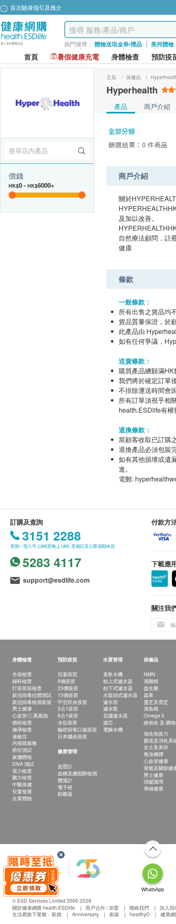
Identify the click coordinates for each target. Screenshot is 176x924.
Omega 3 (154, 715)
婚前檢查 (22, 722)
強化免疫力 (156, 733)
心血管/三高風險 (30, 715)
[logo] (24, 45)
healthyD (140, 913)
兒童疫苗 (67, 673)
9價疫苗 (66, 680)
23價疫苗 (68, 687)
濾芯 (108, 722)
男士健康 (22, 708)
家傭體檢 (22, 756)
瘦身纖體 (153, 753)
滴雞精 (151, 680)
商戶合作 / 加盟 (102, 907)
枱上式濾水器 (118, 680)
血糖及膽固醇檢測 (77, 773)
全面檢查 (22, 673)
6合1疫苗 (68, 715)
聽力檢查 (22, 777)
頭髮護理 (153, 781)
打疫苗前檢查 (27, 687)
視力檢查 (22, 770)
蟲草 (148, 694)
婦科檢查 (22, 680)
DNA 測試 (23, 763)
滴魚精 (151, 708)
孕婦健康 (153, 788)
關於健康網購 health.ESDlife (43, 907)
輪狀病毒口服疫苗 (77, 729)
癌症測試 (22, 749)
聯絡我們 (139, 907)
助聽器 (65, 793)
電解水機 (113, 729)
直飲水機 (113, 673)
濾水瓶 (110, 708)
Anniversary (85, 913)
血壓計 (65, 766)
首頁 (31, 56)
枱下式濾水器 (118, 687)
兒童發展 (22, 791)
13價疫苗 (68, 694)
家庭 (114, 913)
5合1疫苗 (68, 708)
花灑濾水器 (115, 715)
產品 (120, 106)
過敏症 (19, 736)
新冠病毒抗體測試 (32, 694)
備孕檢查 (22, 729)
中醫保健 (22, 784)
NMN (149, 673)
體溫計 (65, 779)
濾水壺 (110, 701)
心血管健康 (156, 760)
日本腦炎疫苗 (72, 736)
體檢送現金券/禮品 (118, 44)
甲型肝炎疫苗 (72, 701)
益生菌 (151, 687)
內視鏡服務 (24, 742)
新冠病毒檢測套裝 (32, 701)
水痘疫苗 (67, 722)
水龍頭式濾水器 (120, 694)
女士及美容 (156, 746)
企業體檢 (22, 798)
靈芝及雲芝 (156, 701)
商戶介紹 (157, 106)
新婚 (56, 913)
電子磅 (65, 786)
